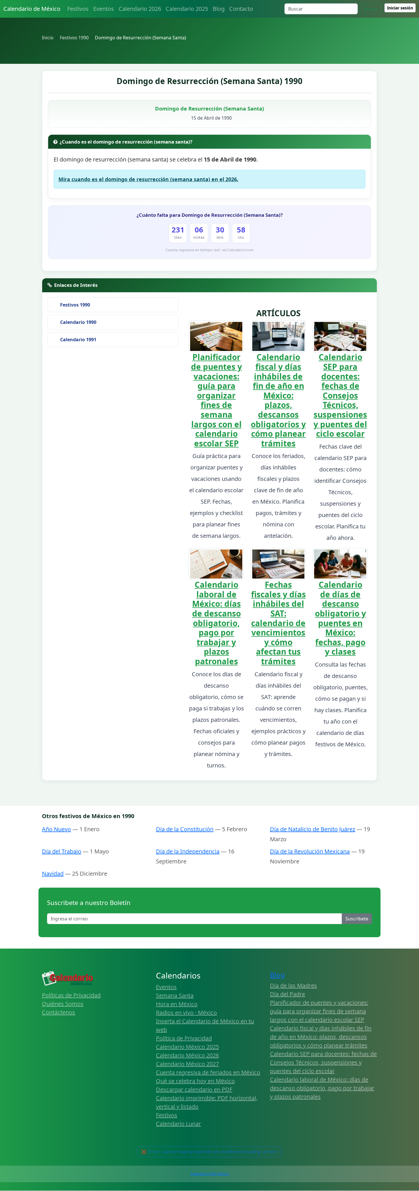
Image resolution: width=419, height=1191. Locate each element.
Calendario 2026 (140, 9)
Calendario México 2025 (187, 1047)
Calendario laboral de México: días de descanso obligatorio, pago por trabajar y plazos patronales (216, 623)
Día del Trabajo (61, 851)
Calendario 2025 (187, 9)
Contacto (241, 9)
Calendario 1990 (78, 322)
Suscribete (356, 919)
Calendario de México (31, 9)
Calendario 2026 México (209, 1173)
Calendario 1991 (78, 339)
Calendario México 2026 (187, 1055)
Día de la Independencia (187, 851)
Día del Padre (287, 994)
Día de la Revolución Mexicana (310, 851)
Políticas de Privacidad (71, 995)
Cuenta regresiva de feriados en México (208, 1072)
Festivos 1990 (75, 305)
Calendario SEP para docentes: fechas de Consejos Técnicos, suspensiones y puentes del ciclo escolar (340, 395)
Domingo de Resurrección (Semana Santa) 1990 (209, 80)
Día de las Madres (293, 985)
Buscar (371, 9)
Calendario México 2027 (187, 1064)
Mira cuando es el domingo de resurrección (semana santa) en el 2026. (148, 179)
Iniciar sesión (400, 8)
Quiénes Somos (63, 1004)
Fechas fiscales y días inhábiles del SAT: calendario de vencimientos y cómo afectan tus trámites (278, 623)
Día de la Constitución (184, 829)
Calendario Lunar (178, 1123)
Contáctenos (58, 1012)
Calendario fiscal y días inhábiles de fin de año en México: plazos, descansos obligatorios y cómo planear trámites (278, 400)
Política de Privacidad (184, 1038)
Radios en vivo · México (186, 1012)
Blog (219, 9)
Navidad (53, 873)
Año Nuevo (56, 829)
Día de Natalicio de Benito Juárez (312, 829)
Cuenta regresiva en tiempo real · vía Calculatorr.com (210, 250)
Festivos (78, 9)
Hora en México (177, 1004)
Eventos (103, 9)
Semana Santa (175, 995)
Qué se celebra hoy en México (195, 1081)
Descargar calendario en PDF (194, 1089)
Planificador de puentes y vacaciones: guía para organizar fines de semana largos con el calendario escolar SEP (216, 400)
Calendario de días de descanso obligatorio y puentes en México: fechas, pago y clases (340, 618)
